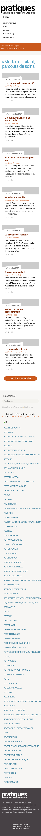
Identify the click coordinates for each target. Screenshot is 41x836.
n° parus (6, 26)
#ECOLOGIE (8, 432)
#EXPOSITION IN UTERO (13, 769)
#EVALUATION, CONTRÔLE (14, 710)
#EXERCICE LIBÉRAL (12, 724)
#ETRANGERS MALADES (14, 674)
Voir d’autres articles (21, 378)
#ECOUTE (8, 446)
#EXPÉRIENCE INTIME (13, 742)
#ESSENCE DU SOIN (12, 639)
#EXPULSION (9, 778)
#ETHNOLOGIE (10, 661)
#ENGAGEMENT (10, 553)
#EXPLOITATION (10, 764)
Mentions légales (17, 824)
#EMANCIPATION (10, 504)
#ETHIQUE (8, 656)
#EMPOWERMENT (11, 526)
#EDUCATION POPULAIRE (14, 468)
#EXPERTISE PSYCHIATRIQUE (16, 760)
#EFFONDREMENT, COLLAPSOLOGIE (19, 482)
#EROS (6, 612)
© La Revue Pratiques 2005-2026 (20, 826)
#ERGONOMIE (9, 607)
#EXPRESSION (10, 773)
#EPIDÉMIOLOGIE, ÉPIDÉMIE (15, 589)
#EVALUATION (9, 706)
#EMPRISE (8, 531)
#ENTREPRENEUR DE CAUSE (16, 571)
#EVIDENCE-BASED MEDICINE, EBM (18, 719)
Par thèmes (28, 407)
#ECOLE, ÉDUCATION (12, 428)
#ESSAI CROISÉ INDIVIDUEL (15, 630)
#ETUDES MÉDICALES (13, 688)
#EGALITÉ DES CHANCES (14, 491)
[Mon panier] (29, 16)
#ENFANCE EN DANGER (13, 540)
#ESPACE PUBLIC (11, 621)
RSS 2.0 (25, 824)
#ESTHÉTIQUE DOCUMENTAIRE (17, 643)
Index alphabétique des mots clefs (20, 414)
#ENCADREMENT (11, 535)
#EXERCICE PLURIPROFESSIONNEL (18, 728)
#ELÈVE (7, 495)
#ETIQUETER (9, 665)
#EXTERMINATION (11, 782)
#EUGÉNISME (9, 697)
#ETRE (6, 679)
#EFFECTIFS (9, 473)
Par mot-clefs (18, 407)
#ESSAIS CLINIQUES (12, 634)
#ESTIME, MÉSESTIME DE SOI (15, 647)
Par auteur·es (7, 407)
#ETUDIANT (8, 692)
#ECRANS (8, 459)
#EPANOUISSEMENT (12, 585)
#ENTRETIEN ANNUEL (13, 576)
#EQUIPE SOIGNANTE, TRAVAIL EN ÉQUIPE (21, 603)
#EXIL (6, 733)
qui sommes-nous (9, 23)
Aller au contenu (18, 1)
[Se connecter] (37, 16)
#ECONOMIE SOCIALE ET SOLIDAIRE (18, 441)
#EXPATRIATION (10, 737)
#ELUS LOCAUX (10, 500)
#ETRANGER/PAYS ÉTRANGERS (17, 670)
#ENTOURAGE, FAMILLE (13, 567)
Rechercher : (10, 396)
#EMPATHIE (8, 513)
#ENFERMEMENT (11, 549)
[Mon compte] (33, 16)
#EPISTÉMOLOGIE (11, 594)
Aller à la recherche (29, 1)
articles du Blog (8, 34)
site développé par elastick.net (20, 828)
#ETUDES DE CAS (11, 683)
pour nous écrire (8, 37)
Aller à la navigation (6, 1)
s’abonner (6, 30)
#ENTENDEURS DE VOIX (14, 562)
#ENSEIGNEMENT (11, 558)
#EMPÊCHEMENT (11, 517)
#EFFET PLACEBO (11, 477)
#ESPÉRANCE (9, 625)
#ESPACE (8, 616)
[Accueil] (18, 9)
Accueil (3, 46)
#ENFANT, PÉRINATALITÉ (14, 544)
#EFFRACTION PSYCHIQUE (15, 486)
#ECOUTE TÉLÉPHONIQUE (14, 450)
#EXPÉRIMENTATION (12, 751)
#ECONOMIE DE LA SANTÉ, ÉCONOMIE (19, 437)
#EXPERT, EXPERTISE (13, 755)
